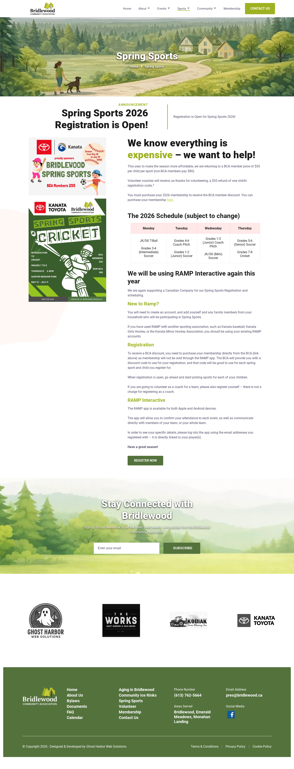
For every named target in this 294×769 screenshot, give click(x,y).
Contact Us (260, 8)
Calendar (75, 717)
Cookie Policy (262, 746)
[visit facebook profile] (249, 715)
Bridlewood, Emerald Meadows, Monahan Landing (192, 717)
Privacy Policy (235, 746)
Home (127, 8)
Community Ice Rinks (138, 695)
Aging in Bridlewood (136, 689)
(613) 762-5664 (187, 695)
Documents (77, 706)
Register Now (145, 460)
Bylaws (73, 700)
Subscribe (182, 548)
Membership (232, 8)
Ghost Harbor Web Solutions (106, 746)
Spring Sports (154, 66)
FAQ (70, 712)
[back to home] (42, 8)
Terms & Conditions (204, 746)
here (170, 200)
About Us (75, 695)
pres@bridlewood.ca (244, 695)
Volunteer (127, 706)
